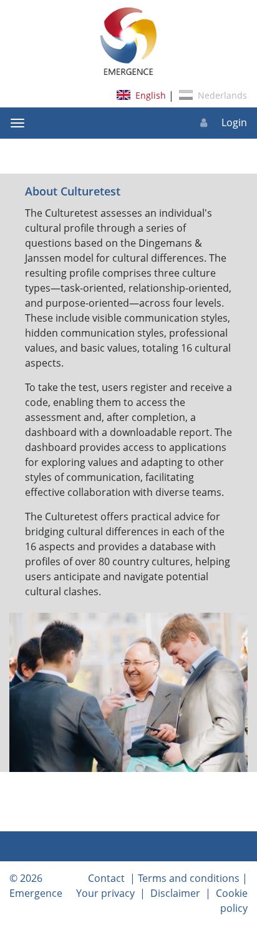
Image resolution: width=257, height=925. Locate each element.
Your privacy (105, 893)
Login (233, 122)
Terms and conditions (189, 878)
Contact (106, 878)
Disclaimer (175, 893)
